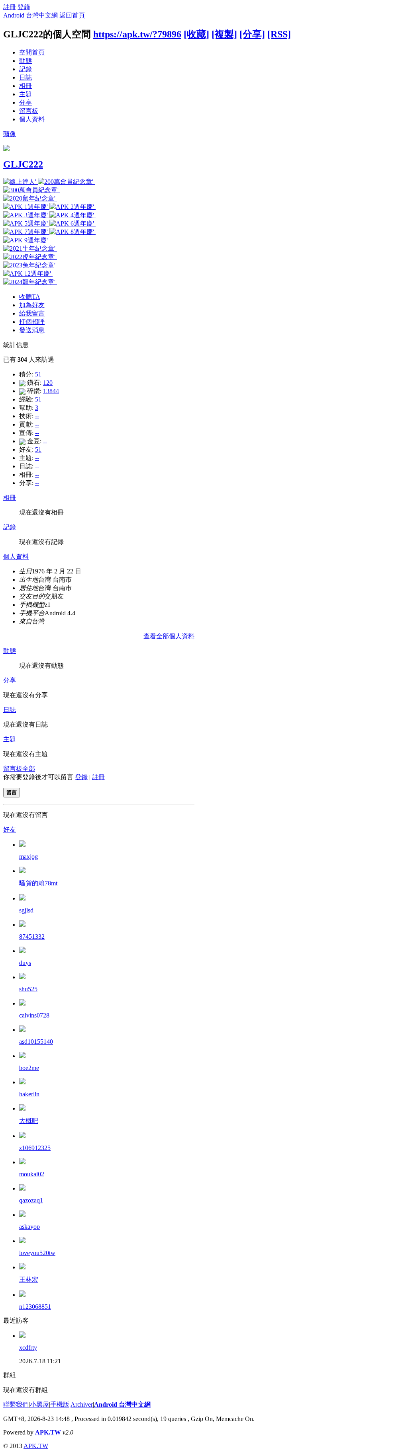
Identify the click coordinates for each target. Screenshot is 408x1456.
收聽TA (29, 296)
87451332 (32, 936)
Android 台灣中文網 (30, 15)
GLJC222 (23, 164)
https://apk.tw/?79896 (137, 34)
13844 (51, 391)
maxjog (28, 856)
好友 (9, 829)
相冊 (25, 85)
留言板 (28, 110)
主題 (25, 94)
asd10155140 (36, 1041)
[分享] (252, 34)
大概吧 (28, 1120)
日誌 (25, 77)
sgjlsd (26, 910)
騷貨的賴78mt (38, 883)
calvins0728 (34, 1015)
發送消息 (32, 330)
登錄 (24, 7)
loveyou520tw (37, 1252)
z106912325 (35, 1147)
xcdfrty (28, 1347)
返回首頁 (72, 15)
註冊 (9, 7)
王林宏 (28, 1279)
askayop (29, 1226)
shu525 (28, 989)
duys (25, 962)
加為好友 (32, 305)
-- (37, 416)
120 (48, 382)
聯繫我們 (16, 1404)
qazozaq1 (31, 1200)
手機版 (59, 1404)
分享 (25, 102)
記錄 (25, 69)
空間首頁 (32, 52)
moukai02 (31, 1174)
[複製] (224, 34)
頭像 (9, 134)
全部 (28, 768)
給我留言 (32, 313)
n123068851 (35, 1306)
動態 (25, 60)
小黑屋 (39, 1404)
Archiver (82, 1404)
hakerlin (29, 1094)
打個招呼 (32, 321)
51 (38, 374)
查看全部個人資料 (168, 636)
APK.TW (48, 1432)
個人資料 (32, 119)
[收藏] (196, 34)
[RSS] (279, 34)
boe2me (29, 1067)
